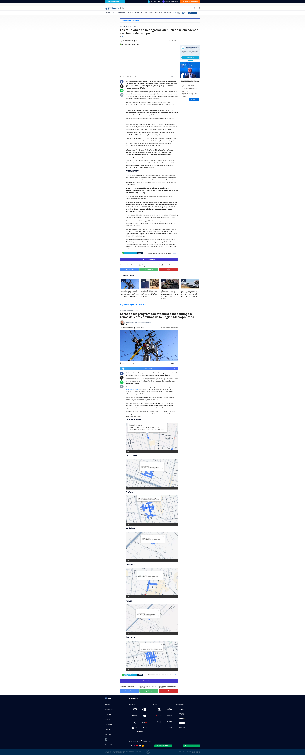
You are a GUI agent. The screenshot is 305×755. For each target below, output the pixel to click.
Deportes (137, 13)
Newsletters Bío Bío (155, 1)
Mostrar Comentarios (149, 259)
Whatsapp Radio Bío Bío (192, 746)
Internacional (122, 13)
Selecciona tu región (113, 1)
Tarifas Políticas (109, 745)
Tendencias (144, 13)
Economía (130, 13)
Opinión (151, 13)
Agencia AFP (125, 37)
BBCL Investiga (158, 13)
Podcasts (107, 13)
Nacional (114, 13)
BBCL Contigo (167, 13)
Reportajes (108, 734)
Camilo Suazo (129, 321)
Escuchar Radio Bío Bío (191, 1)
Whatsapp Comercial (164, 745)
